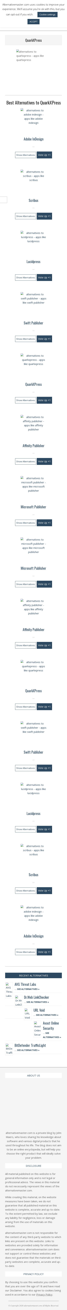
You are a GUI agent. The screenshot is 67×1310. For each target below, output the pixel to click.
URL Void (39, 1010)
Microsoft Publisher (33, 506)
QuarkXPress (33, 384)
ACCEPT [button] (33, 21)
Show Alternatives (25, 155)
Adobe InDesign (33, 139)
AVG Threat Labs (25, 984)
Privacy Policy (44, 1294)
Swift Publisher (33, 322)
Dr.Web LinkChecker (36, 997)
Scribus (33, 200)
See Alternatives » (28, 989)
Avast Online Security (51, 1025)
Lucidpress (33, 261)
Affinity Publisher (33, 445)
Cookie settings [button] (47, 14)
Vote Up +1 (44, 155)
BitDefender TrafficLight (30, 1045)
